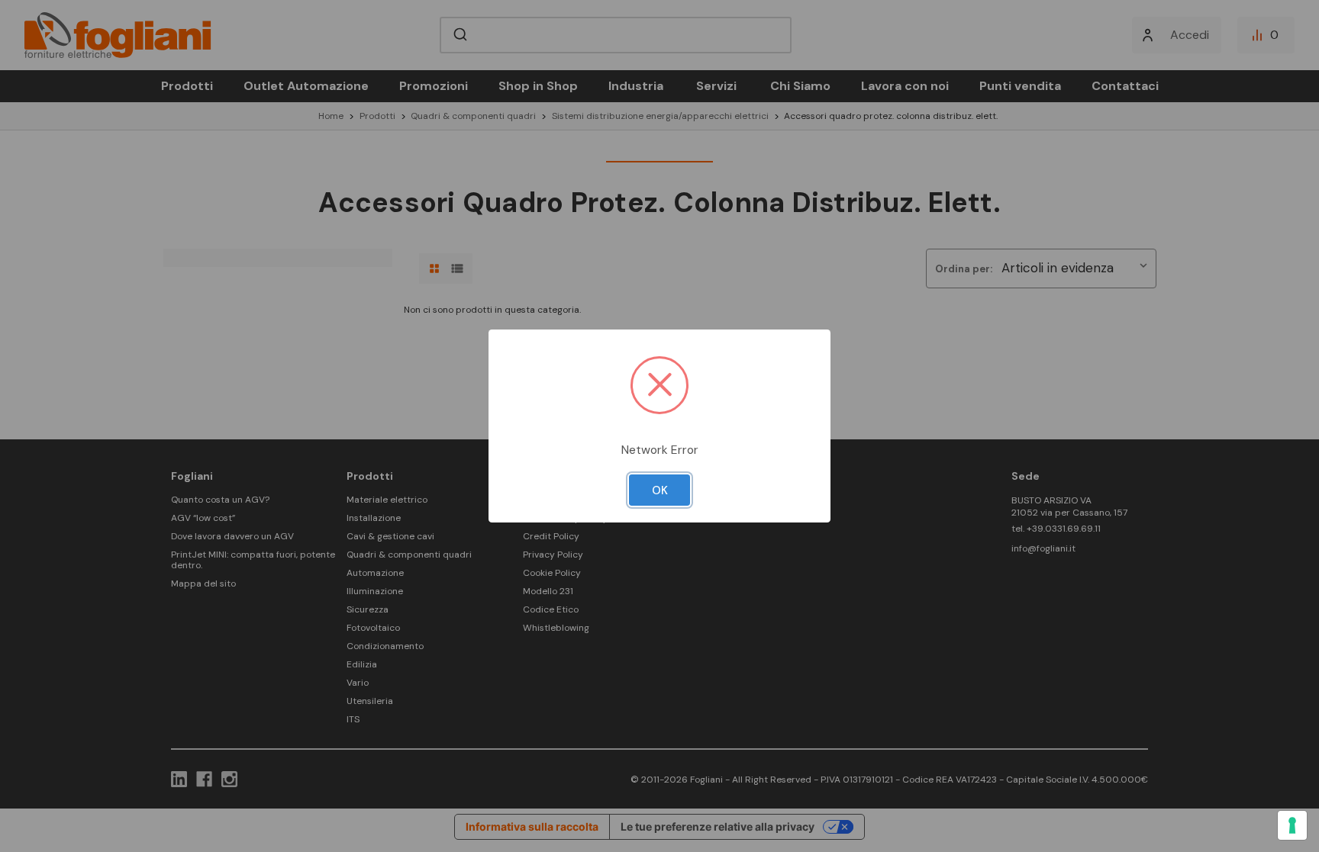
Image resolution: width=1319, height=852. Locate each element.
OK (660, 490)
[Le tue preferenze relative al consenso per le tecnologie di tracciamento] (1292, 825)
